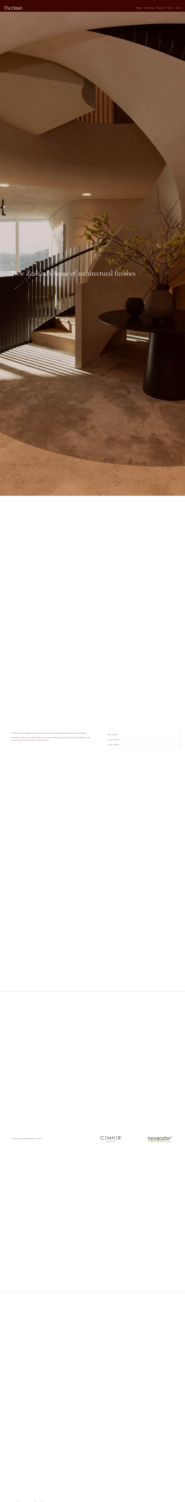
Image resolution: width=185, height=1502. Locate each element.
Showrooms (161, 8)
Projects (170, 8)
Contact (178, 8)
